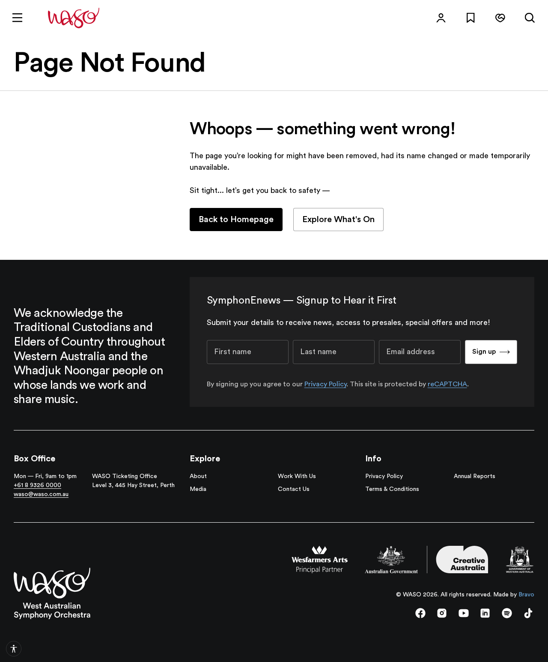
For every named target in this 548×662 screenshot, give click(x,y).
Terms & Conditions (392, 489)
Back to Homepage (236, 219)
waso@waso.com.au (41, 494)
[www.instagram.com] (442, 613)
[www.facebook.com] (420, 613)
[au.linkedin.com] (485, 613)
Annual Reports (474, 476)
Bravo (526, 595)
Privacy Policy (325, 384)
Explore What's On (338, 219)
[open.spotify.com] (507, 613)
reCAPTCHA (447, 384)
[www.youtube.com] (464, 613)
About (198, 476)
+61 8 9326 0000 (37, 485)
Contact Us (294, 489)
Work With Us (297, 476)
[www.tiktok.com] (528, 613)
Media (198, 489)
